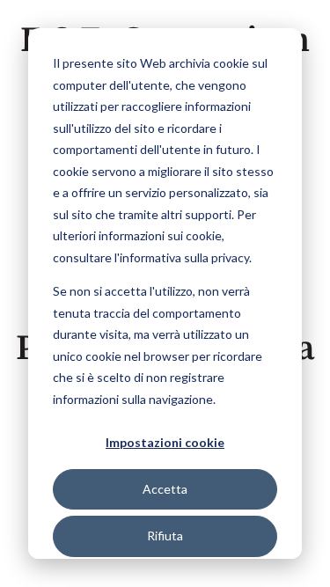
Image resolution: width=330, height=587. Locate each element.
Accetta (165, 488)
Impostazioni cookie (165, 442)
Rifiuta (165, 535)
